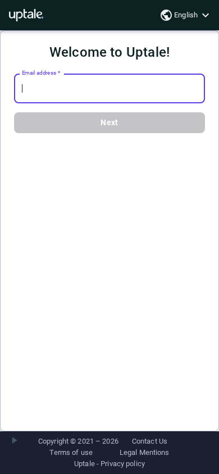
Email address (41, 73)
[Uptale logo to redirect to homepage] (26, 15)
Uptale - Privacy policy (109, 463)
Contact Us (149, 441)
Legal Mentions (145, 452)
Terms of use (70, 452)
